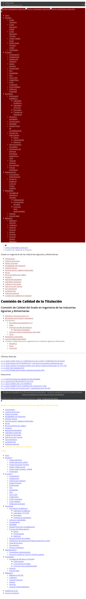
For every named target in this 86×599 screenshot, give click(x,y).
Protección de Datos (50, 398)
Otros (11, 334)
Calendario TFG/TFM (17, 106)
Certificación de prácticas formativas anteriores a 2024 (15, 153)
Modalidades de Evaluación (15, 265)
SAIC (11, 75)
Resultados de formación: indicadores (19, 318)
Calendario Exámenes (13, 282)
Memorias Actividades (21, 330)
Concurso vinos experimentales (25, 566)
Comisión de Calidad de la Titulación (18, 295)
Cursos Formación (12, 593)
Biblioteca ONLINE (13, 221)
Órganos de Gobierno (13, 60)
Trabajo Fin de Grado (13, 284)
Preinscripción (18, 140)
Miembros (13, 343)
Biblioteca (8, 218)
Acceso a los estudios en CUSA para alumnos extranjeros (24, 392)
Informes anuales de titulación (20, 327)
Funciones (13, 348)
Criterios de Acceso (12, 261)
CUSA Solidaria (14, 87)
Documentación (11, 289)
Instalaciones (14, 57)
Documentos (14, 165)
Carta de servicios (12, 161)
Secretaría (9, 94)
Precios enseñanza (13, 168)
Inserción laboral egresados (15, 339)
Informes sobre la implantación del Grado (24, 332)
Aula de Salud (14, 216)
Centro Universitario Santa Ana (16, 247)
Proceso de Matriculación (14, 134)
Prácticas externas (12, 293)
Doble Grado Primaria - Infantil (14, 45)
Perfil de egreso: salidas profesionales (19, 270)
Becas (7, 272)
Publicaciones (18, 200)
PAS (10, 71)
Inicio (7, 15)
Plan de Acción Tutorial (13, 286)
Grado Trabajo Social (17, 467)
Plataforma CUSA (11, 591)
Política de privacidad (13, 90)
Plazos (15, 137)
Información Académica (13, 97)
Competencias (10, 291)
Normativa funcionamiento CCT (21, 323)
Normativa (17, 110)
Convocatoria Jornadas (18, 203)
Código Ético (14, 80)
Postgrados (13, 50)
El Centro (8, 52)
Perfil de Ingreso (11, 268)
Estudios (8, 18)
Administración (10, 172)
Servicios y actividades (13, 118)
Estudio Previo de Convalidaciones (22, 527)
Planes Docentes (11, 263)
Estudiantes (13, 73)
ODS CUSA (13, 77)
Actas (11, 325)
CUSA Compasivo (13, 83)
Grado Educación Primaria (13, 33)
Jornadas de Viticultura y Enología (13, 195)
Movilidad (12, 124)
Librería (12, 232)
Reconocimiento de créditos (15, 145)
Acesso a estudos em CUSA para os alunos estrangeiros (43, 394)
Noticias (12, 213)
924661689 (9, 3)
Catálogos (13, 225)
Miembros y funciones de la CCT (17, 316)
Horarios (8, 277)
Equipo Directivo (12, 65)
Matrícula (16, 142)
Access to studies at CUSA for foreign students (13, 183)
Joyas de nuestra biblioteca (12, 239)
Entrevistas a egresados (14, 336)
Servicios (12, 234)
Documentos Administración (14, 175)
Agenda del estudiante (13, 279)
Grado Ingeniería (13, 21)
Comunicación (14, 121)
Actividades (9, 190)
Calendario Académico (17, 102)
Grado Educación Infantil (13, 26)
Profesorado (14, 68)
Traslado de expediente (17, 113)
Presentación (14, 54)
